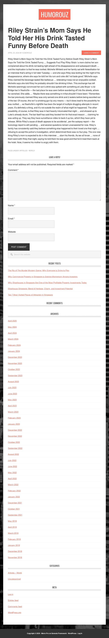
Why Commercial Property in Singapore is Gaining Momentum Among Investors (42, 276)
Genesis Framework (59, 633)
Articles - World (27, 150)
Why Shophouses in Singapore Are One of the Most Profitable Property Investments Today (47, 282)
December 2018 (15, 551)
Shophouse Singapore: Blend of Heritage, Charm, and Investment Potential (40, 288)
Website (12, 231)
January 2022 (14, 496)
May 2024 (12, 326)
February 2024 (14, 345)
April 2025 (12, 320)
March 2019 (13, 533)
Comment (13, 169)
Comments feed (15, 606)
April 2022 (12, 478)
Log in (10, 594)
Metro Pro (45, 633)
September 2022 (15, 448)
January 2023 (14, 424)
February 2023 (14, 417)
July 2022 (12, 460)
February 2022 (14, 490)
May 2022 (12, 472)
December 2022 (15, 430)
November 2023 (15, 363)
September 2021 (15, 514)
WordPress (72, 633)
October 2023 (14, 369)
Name (11, 205)
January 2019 (14, 545)
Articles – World (15, 572)
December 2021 (15, 502)
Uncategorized (14, 578)
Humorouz (54, 14)
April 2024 (12, 332)
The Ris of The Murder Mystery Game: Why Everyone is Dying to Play (38, 270)
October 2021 (14, 508)
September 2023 (15, 375)
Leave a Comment (91, 53)
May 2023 (12, 399)
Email (11, 218)
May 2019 (12, 521)
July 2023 (12, 387)
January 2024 (14, 351)
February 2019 (14, 539)
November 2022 (15, 436)
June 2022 (12, 466)
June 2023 (12, 393)
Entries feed (13, 600)
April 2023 (12, 405)
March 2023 (13, 411)
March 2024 (13, 339)
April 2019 (12, 527)
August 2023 (13, 381)
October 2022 (14, 442)
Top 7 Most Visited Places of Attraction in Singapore (30, 294)
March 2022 (13, 484)
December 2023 (15, 357)
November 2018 (15, 557)
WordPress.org (14, 612)
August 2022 (13, 454)
